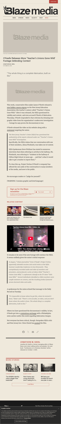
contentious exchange (28, 313)
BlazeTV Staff (27, 373)
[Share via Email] (33, 332)
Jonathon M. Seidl (9, 64)
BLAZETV (34, 18)
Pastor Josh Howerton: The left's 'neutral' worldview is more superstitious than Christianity (13, 219)
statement (10, 130)
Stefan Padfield (10, 373)
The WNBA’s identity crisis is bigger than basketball (12, 378)
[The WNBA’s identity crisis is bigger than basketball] (13, 367)
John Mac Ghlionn (46, 373)
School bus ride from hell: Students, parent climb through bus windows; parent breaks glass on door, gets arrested (46, 219)
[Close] (58, 408)
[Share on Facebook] (23, 332)
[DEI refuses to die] (30, 211)
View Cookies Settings (20, 421)
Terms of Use (31, 193)
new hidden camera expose (17, 107)
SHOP (41, 18)
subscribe (53, 1)
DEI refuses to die (27, 217)
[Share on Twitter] (28, 332)
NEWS (14, 18)
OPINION (20, 18)
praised (37, 323)
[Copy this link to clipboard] (37, 332)
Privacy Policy (24, 193)
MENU (46, 18)
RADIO (27, 18)
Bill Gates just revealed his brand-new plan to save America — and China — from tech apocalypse (47, 378)
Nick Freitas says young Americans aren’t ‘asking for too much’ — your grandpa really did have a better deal (30, 378)
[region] (30, 415)
